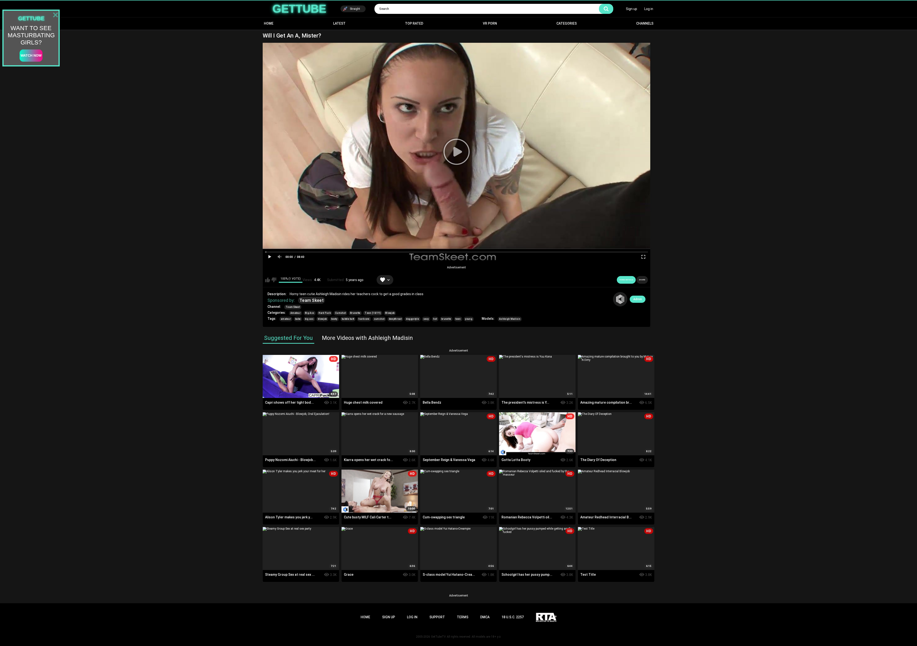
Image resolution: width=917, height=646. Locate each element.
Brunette (355, 313)
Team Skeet (311, 300)
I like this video (267, 279)
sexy (426, 319)
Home (268, 23)
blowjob (322, 319)
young (469, 319)
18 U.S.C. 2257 (512, 617)
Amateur (295, 313)
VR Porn (490, 23)
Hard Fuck (325, 313)
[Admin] (620, 299)
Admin (637, 299)
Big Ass (309, 313)
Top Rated (414, 23)
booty (334, 319)
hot (435, 319)
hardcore (363, 319)
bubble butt (348, 319)
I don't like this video (273, 279)
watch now (31, 55)
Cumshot (340, 313)
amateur (286, 319)
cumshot (379, 319)
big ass (309, 319)
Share (642, 280)
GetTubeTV (438, 636)
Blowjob (390, 313)
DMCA (485, 617)
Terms (462, 617)
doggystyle (412, 319)
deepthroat (395, 319)
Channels (644, 23)
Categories (566, 23)
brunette (446, 319)
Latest (339, 23)
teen (458, 319)
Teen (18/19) (373, 313)
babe (298, 319)
